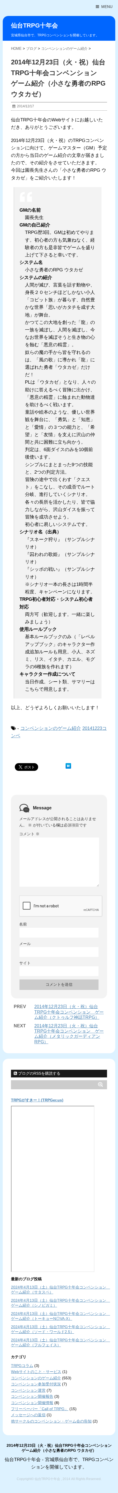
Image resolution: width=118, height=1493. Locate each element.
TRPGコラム (22, 1365)
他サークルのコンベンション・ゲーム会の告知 (51, 1421)
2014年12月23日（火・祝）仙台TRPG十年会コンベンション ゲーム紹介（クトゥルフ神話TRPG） (69, 1011)
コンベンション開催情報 (32, 1403)
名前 (23, 924)
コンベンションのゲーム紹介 (50, 728)
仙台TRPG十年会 (34, 25)
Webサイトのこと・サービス (36, 1371)
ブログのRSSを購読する (38, 1073)
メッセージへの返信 (28, 1415)
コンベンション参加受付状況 (36, 1384)
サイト (25, 963)
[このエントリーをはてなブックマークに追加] (68, 766)
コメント (29, 834)
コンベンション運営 (28, 1390)
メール (25, 943)
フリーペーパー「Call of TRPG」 (39, 1409)
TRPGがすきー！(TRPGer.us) (37, 1100)
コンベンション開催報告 (32, 1396)
